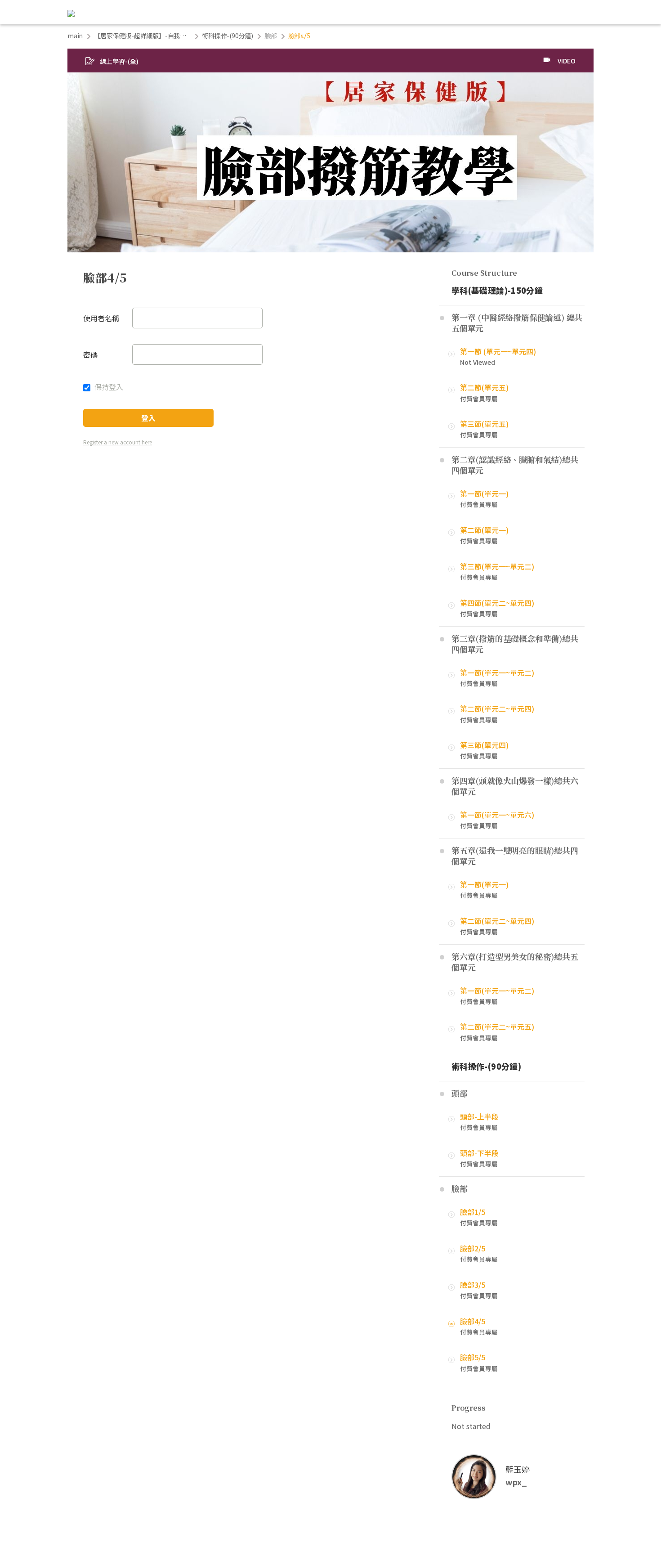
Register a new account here (117, 442)
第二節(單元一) (484, 529)
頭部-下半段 (479, 1153)
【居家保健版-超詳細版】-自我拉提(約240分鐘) (142, 35)
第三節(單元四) (484, 745)
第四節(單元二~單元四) (497, 602)
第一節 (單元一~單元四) (498, 351)
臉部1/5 (472, 1211)
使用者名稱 (101, 318)
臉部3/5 (472, 1284)
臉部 (270, 35)
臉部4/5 (472, 1321)
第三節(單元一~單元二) (497, 566)
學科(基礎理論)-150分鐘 (497, 290)
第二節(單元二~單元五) (497, 1026)
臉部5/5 (472, 1357)
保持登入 (108, 386)
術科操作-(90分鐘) (227, 35)
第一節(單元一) (484, 493)
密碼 (90, 354)
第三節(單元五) (484, 423)
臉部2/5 (472, 1248)
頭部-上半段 (479, 1116)
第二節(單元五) (484, 387)
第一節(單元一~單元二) (497, 672)
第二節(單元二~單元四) (497, 708)
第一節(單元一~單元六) (497, 814)
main (75, 35)
